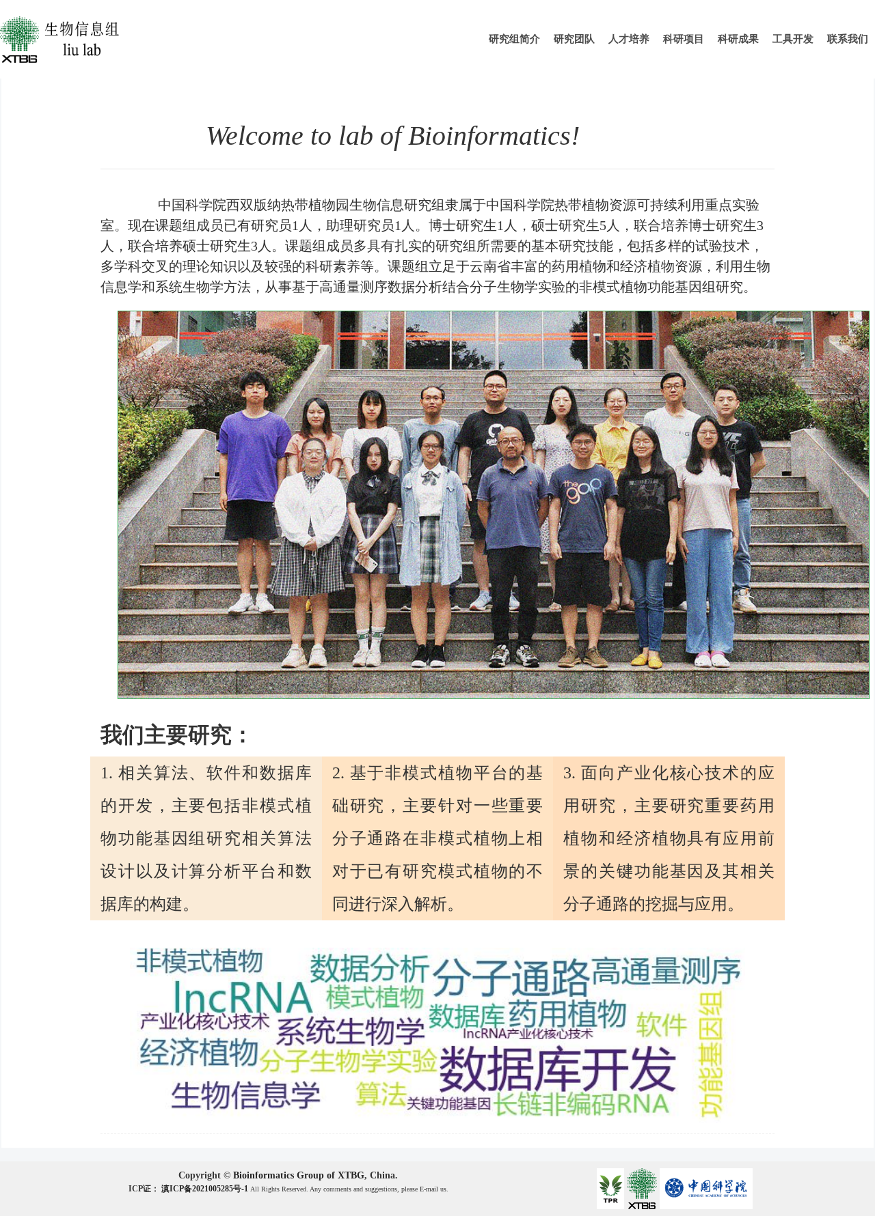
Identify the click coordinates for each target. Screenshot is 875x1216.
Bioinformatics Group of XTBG (298, 1175)
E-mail (429, 1189)
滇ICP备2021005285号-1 (205, 1188)
